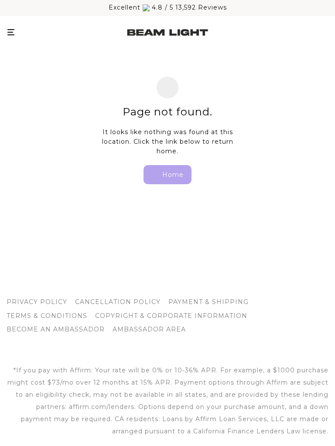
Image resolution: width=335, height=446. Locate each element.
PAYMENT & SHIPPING (208, 302)
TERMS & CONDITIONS (47, 316)
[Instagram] (167, 350)
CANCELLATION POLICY (118, 302)
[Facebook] (153, 350)
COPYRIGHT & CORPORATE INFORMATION (171, 316)
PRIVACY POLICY (37, 302)
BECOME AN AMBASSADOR (56, 329)
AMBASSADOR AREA (149, 329)
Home (172, 175)
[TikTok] (182, 350)
